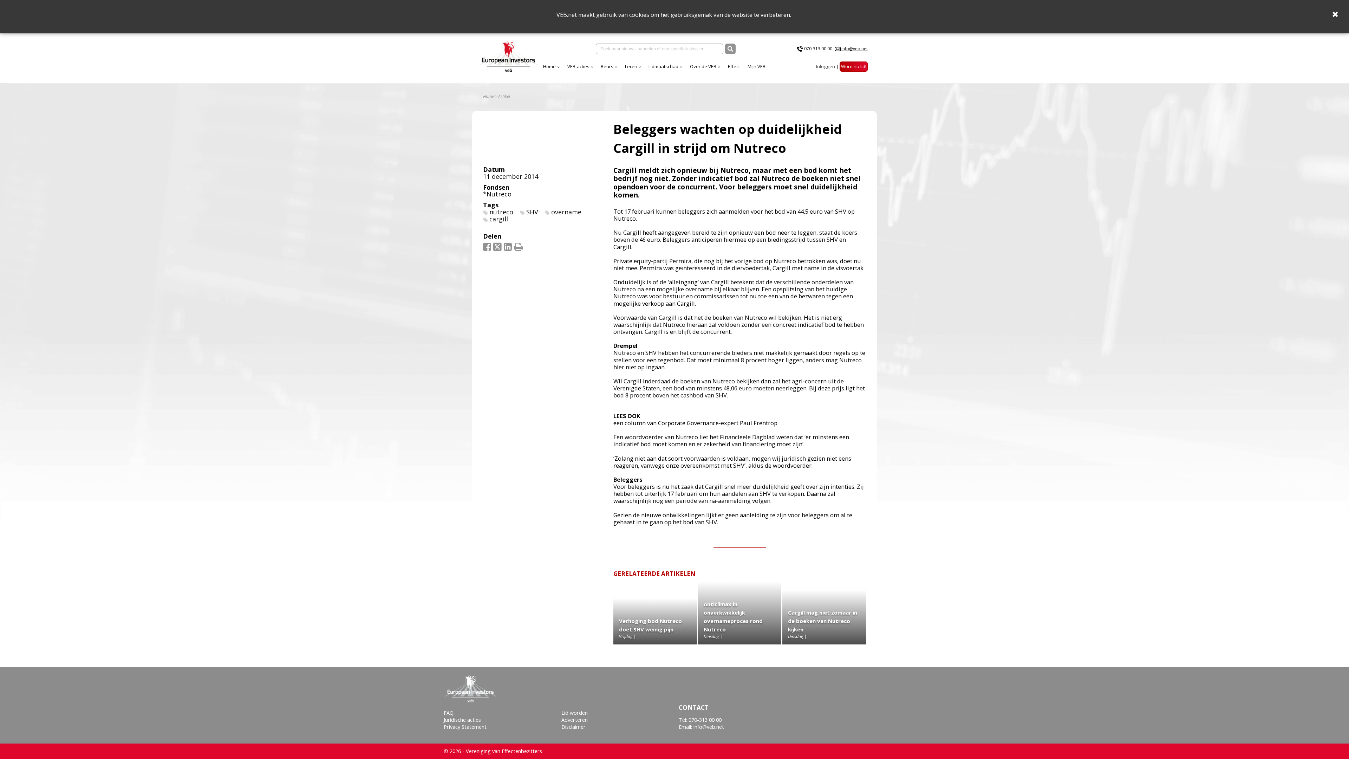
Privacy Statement (465, 727)
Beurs (607, 66)
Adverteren (574, 719)
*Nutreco (497, 194)
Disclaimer (573, 727)
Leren (631, 66)
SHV (532, 212)
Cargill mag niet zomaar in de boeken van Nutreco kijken (822, 621)
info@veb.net (854, 49)
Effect (734, 66)
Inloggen (825, 66)
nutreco (501, 212)
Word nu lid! (853, 66)
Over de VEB (703, 66)
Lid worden (574, 712)
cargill (498, 219)
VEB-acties (578, 66)
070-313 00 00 (818, 49)
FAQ (449, 712)
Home (549, 66)
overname (566, 212)
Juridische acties (462, 719)
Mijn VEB (756, 66)
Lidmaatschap (663, 66)
